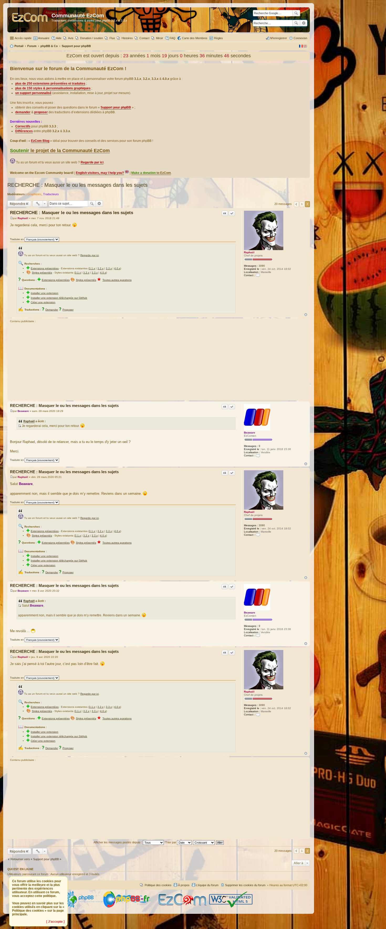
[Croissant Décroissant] (204, 842)
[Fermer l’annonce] (305, 67)
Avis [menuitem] (71, 38)
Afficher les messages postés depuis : (118, 842)
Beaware (249, 432)
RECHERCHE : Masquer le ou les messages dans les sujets (77, 185)
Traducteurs (51, 194)
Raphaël (249, 252)
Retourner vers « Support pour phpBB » (36, 859)
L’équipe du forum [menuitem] (207, 885)
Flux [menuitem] (112, 38)
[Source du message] (19, 426)
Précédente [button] (296, 204)
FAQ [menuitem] (172, 38)
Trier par (171, 842)
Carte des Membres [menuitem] (194, 38)
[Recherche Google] (296, 13)
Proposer (68, 309)
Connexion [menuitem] (300, 38)
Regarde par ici (89, 255)
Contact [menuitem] (144, 38)
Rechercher (296, 23)
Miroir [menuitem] (159, 38)
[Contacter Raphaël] (258, 275)
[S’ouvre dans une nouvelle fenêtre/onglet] (83, 906)
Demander (51, 309)
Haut (305, 314)
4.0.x (117, 268)
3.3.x (109, 268)
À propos (184, 885)
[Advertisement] (158, 362)
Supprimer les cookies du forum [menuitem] (245, 885)
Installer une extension (44, 293)
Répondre (17, 203)
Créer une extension (43, 302)
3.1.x (92, 268)
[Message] (11, 218)
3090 (262, 265)
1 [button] (302, 204)
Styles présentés (42, 272)
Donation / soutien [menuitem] (91, 38)
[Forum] (30, 20)
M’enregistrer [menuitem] (278, 38)
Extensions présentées (45, 268)
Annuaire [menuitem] (43, 38)
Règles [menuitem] (218, 38)
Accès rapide (23, 38)
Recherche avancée (303, 23)
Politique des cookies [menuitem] (158, 885)
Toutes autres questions (117, 279)
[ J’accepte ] (55, 921)
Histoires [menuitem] (127, 38)
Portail (18, 46)
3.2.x (100, 268)
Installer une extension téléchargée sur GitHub (59, 297)
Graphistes (34, 194)
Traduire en (17, 239)
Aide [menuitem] (58, 38)
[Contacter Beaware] (258, 455)
